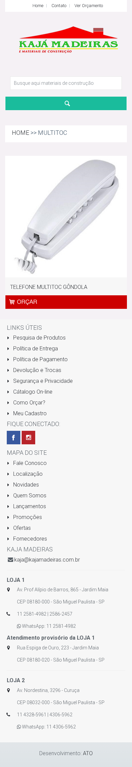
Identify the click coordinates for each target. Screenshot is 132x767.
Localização (27, 474)
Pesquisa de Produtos (39, 338)
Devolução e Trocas (36, 370)
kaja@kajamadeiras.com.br (47, 559)
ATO (88, 753)
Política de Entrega (35, 348)
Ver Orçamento (88, 5)
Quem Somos (29, 495)
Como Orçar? (28, 402)
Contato (58, 5)
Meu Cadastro (29, 413)
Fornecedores (29, 539)
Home (37, 5)
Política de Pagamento (40, 359)
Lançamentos (29, 506)
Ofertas (21, 528)
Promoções (27, 517)
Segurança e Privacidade (42, 381)
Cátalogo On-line (32, 392)
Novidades (25, 484)
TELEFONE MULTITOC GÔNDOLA (48, 287)
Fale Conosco (29, 463)
